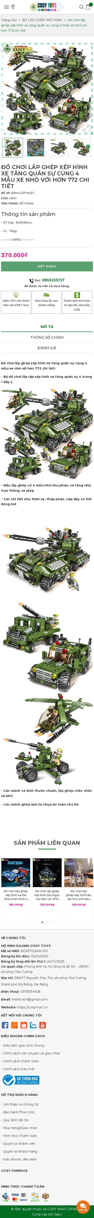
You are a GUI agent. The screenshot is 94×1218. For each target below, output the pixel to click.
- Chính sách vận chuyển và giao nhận (30, 1053)
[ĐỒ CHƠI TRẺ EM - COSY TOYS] (47, 7)
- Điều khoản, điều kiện (19, 1159)
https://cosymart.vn (32, 1007)
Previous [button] (6, 148)
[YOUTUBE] (42, 1025)
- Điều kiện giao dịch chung (22, 1045)
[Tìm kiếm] (81, 7)
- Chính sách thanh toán (20, 1061)
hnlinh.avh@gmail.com (30, 999)
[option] (47, 89)
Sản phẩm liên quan (47, 843)
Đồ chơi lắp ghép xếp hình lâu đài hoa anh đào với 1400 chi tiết (78, 895)
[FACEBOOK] (5, 1025)
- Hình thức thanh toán (19, 1136)
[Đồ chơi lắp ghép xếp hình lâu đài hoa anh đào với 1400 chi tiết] (78, 872)
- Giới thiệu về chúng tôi (19, 1104)
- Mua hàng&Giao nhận (19, 1128)
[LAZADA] (14, 1025)
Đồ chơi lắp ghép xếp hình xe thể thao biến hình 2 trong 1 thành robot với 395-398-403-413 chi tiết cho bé (16, 895)
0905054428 (31, 992)
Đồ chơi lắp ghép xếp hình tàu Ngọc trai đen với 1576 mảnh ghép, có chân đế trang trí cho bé (47, 895)
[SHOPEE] (24, 1025)
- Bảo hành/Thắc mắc (18, 1112)
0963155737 (53, 280)
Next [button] (88, 148)
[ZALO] (33, 1025)
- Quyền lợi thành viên (18, 1144)
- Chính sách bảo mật (18, 1069)
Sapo (58, 1214)
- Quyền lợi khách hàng (19, 1151)
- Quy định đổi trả (15, 1120)
